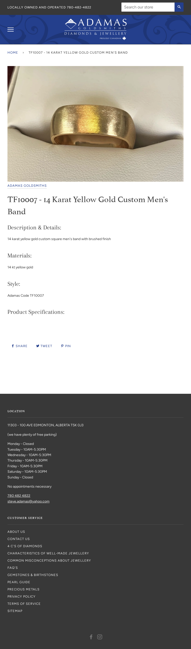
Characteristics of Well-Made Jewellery (48, 553)
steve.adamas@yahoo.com (28, 501)
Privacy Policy (21, 596)
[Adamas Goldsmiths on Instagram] (99, 638)
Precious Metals (23, 589)
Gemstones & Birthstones (32, 575)
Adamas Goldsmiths (27, 185)
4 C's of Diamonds (24, 546)
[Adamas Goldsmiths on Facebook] (91, 638)
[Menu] (10, 30)
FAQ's (12, 568)
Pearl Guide (18, 582)
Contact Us (18, 539)
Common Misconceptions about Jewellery (49, 560)
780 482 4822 (18, 496)
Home (12, 52)
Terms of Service (24, 604)
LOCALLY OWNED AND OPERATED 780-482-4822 (49, 7)
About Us (16, 532)
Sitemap (14, 611)
